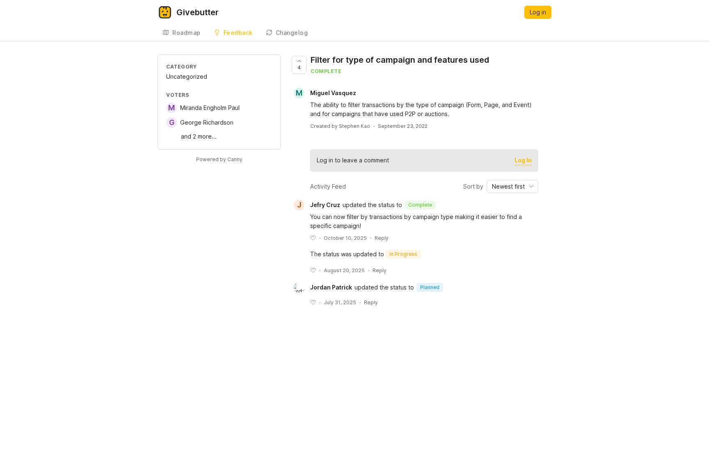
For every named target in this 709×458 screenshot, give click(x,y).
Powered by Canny (219, 159)
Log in (538, 12)
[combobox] (512, 186)
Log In (523, 160)
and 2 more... (199, 136)
